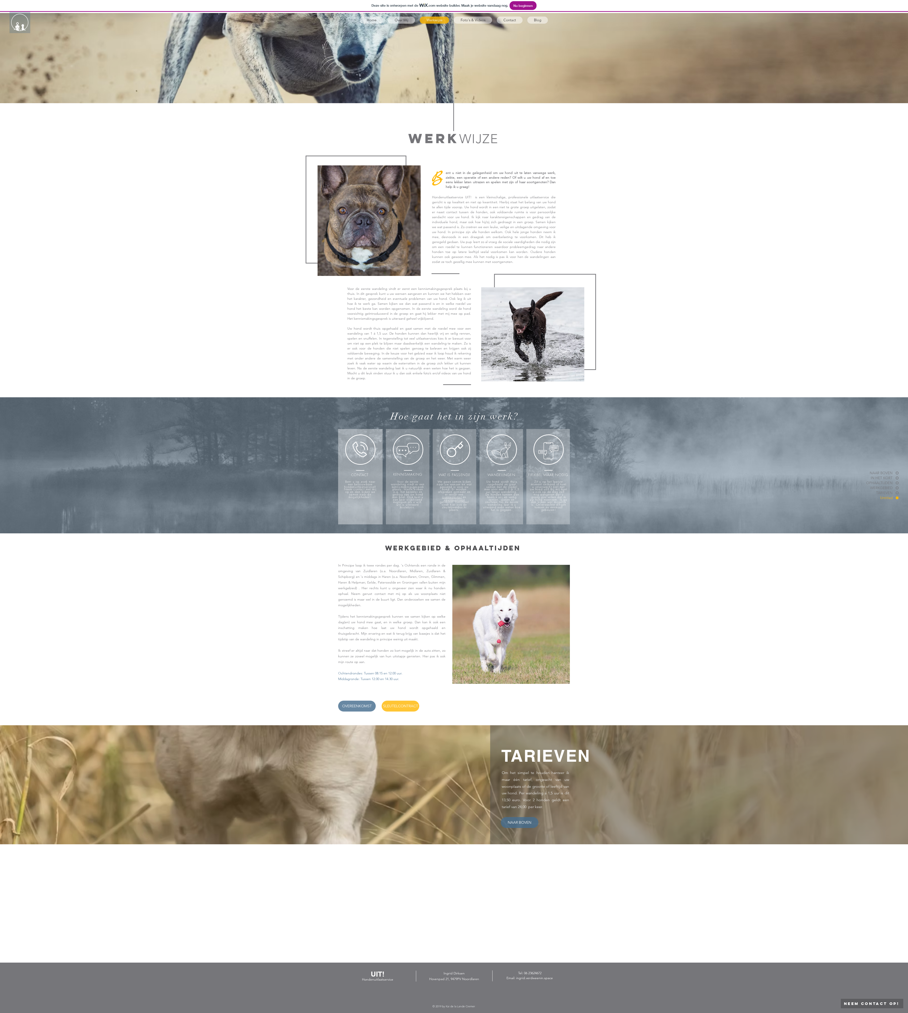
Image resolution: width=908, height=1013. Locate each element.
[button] (360, 449)
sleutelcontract (454, 500)
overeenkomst (452, 497)
